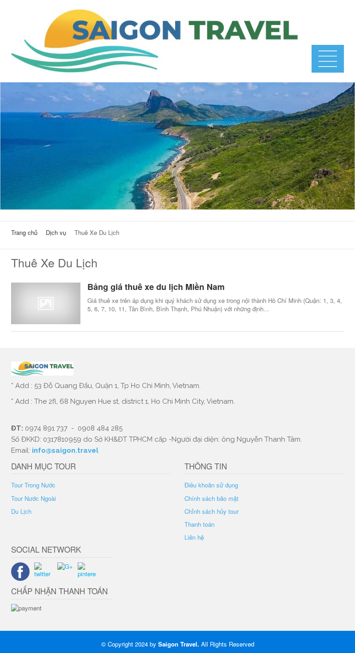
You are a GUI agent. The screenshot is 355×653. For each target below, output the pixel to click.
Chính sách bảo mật (211, 498)
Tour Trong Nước (33, 485)
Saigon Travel (177, 644)
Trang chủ (24, 232)
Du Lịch (21, 511)
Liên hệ (194, 537)
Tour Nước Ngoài (33, 498)
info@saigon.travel (64, 450)
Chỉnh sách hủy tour (211, 511)
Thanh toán (199, 524)
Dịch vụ (56, 232)
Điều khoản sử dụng (211, 485)
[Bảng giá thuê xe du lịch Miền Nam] (45, 303)
